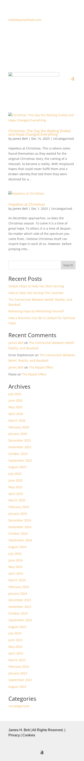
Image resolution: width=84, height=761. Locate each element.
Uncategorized (63, 139)
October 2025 (18, 454)
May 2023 (15, 647)
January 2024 (17, 593)
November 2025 (19, 447)
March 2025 (16, 500)
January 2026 (17, 434)
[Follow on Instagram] (46, 32)
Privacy (14, 735)
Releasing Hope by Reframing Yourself (36, 311)
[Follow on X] (37, 32)
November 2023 (19, 607)
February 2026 (18, 427)
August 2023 (17, 627)
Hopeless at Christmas (26, 204)
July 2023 (14, 633)
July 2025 (14, 474)
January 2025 (17, 514)
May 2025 (15, 487)
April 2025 (15, 494)
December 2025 (19, 440)
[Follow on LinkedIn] (54, 32)
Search (68, 265)
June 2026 (15, 400)
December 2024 (19, 520)
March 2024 (16, 580)
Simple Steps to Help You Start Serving (36, 286)
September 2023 (20, 620)
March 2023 (16, 660)
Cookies (28, 735)
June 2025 (15, 480)
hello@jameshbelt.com (24, 20)
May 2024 (15, 567)
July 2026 (14, 394)
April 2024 (15, 573)
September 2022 (20, 680)
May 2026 (15, 407)
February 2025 (18, 507)
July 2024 (14, 553)
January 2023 (17, 673)
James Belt (20, 139)
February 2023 (18, 666)
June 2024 (15, 560)
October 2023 (18, 613)
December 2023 (19, 600)
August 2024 (17, 547)
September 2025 (20, 460)
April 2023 (15, 653)
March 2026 (16, 420)
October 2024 (18, 533)
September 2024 (20, 540)
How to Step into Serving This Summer (36, 293)
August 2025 (17, 467)
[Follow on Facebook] (29, 32)
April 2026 (15, 414)
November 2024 (19, 527)
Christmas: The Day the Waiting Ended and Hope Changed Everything (39, 133)
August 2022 (17, 687)
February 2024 (18, 587)
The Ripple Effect (41, 367)
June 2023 (15, 640)
